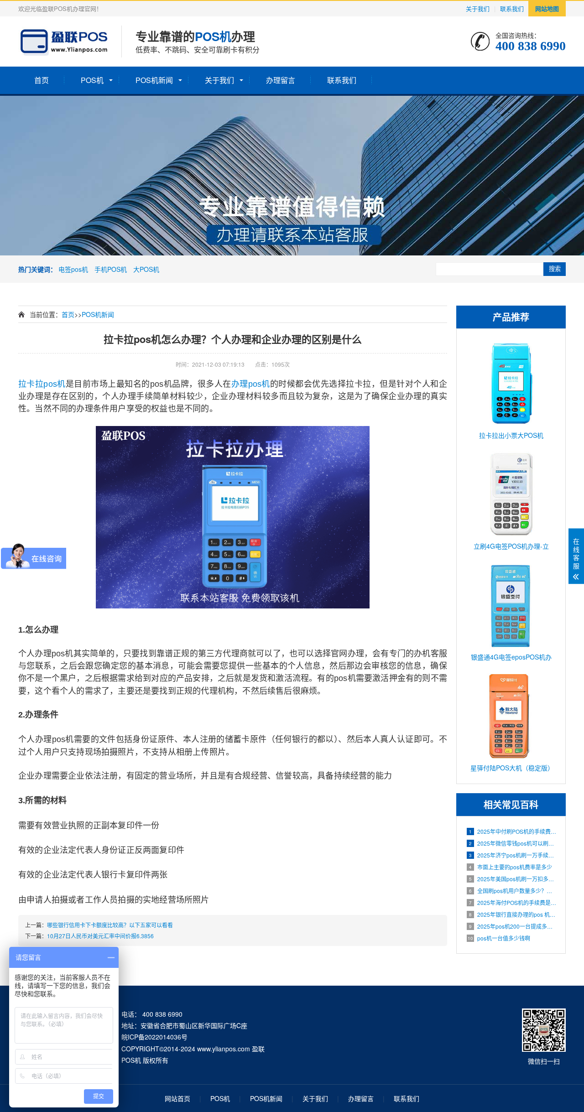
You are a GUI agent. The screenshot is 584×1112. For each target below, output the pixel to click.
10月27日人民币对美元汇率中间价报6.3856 (100, 936)
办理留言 (280, 80)
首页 (41, 80)
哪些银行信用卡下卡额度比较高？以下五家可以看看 (110, 925)
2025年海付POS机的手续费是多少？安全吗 (512, 902)
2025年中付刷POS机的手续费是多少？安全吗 (512, 831)
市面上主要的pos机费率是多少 (510, 867)
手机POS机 (110, 269)
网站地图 (547, 8)
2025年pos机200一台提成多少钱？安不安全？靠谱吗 (512, 926)
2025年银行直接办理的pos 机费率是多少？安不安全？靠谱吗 (512, 914)
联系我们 (512, 8)
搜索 (555, 268)
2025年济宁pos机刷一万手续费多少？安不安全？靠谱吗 (512, 855)
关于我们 (478, 8)
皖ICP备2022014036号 (154, 1036)
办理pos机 (250, 384)
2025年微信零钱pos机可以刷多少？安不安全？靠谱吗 (512, 843)
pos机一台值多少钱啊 (499, 938)
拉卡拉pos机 (42, 384)
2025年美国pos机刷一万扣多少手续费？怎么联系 (512, 879)
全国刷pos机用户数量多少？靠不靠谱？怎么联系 (512, 890)
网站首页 (177, 1098)
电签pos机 (73, 269)
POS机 (92, 80)
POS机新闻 (154, 80)
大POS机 (146, 269)
